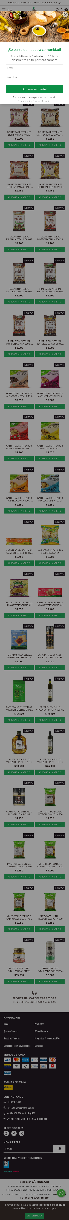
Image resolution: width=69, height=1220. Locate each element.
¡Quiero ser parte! (34, 89)
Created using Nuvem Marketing (34, 101)
